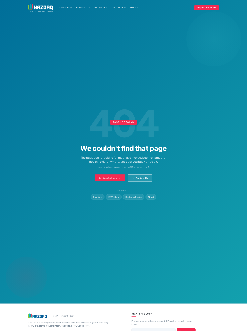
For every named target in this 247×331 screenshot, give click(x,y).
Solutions (97, 197)
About (151, 197)
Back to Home (110, 178)
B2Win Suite (113, 197)
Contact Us (142, 178)
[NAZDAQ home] (37, 316)
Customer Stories (133, 197)
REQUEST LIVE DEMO (206, 8)
